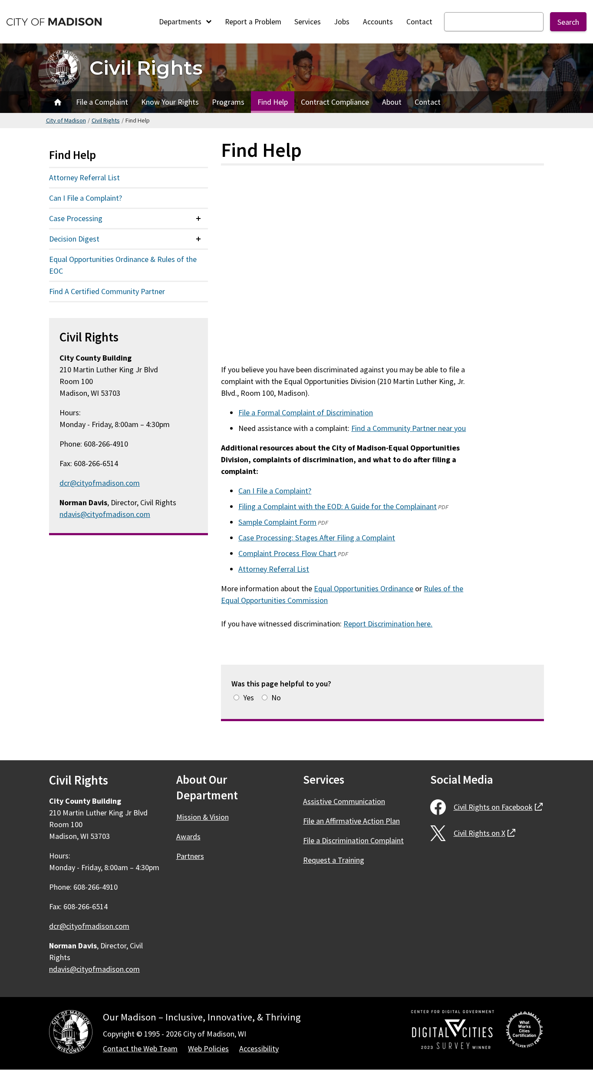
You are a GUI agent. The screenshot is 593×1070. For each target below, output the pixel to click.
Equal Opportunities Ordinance (363, 588)
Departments (181, 22)
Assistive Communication (344, 801)
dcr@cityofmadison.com (99, 483)
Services (307, 22)
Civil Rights (146, 68)
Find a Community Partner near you (408, 428)
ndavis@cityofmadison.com (104, 514)
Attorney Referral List (273, 569)
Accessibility (259, 1048)
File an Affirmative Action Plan (351, 821)
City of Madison (66, 120)
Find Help (272, 102)
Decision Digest (74, 239)
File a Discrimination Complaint (353, 840)
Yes (248, 697)
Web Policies (208, 1048)
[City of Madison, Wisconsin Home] (70, 1033)
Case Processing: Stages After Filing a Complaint (316, 538)
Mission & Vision (202, 817)
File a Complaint (102, 102)
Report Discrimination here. (387, 624)
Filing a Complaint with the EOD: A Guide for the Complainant (337, 506)
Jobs (341, 22)
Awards (188, 836)
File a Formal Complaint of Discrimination (305, 412)
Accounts (378, 22)
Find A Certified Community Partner (107, 291)
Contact (419, 22)
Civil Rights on (498, 807)
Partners (190, 856)
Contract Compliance (335, 102)
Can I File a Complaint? (274, 491)
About (392, 102)
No (276, 697)
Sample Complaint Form (277, 522)
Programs (228, 102)
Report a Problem (253, 22)
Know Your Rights (170, 102)
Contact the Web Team (140, 1048)
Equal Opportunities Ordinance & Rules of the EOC (123, 265)
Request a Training (333, 860)
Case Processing (75, 218)
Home (57, 102)
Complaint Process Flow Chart (287, 553)
